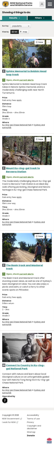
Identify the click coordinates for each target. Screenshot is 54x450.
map (25, 32)
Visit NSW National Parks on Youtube (15, 445)
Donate (31, 435)
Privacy (30, 422)
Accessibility (33, 415)
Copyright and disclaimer (34, 427)
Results (13, 18)
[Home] (5, 4)
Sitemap (31, 432)
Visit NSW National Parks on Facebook (4, 445)
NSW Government (11, 418)
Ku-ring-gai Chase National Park (16, 125)
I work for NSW (9, 422)
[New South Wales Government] (49, 440)
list (15, 32)
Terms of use (33, 418)
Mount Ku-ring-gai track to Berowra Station (23, 170)
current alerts (26, 80)
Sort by (5, 26)
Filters (38, 18)
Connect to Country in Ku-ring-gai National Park (25, 367)
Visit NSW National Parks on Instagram (10, 445)
